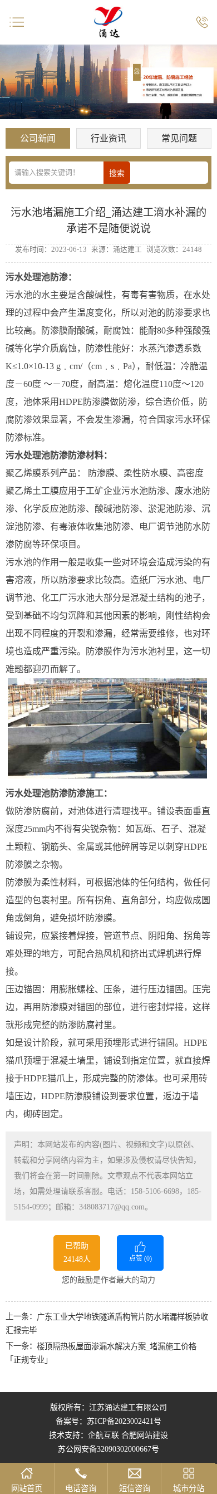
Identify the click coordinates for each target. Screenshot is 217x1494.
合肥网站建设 (144, 1435)
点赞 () (140, 1258)
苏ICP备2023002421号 (124, 1421)
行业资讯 (108, 138)
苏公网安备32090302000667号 (108, 1449)
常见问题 (179, 138)
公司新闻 (38, 138)
